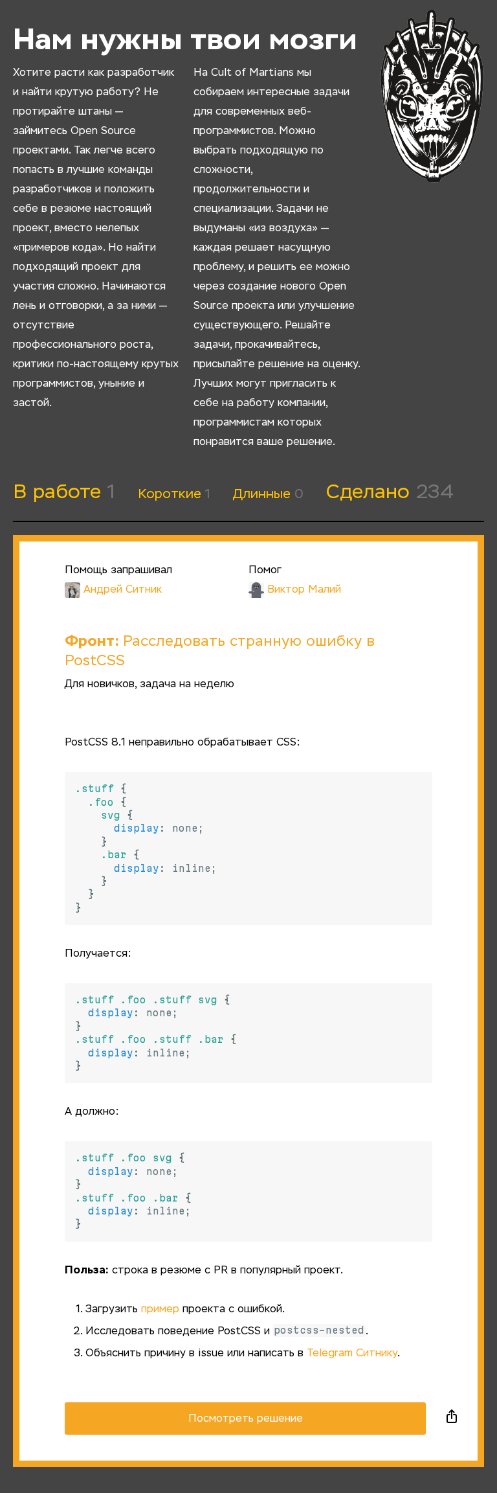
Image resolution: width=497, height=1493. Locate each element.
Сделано (390, 493)
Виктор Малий (304, 590)
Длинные (268, 494)
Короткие (174, 494)
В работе (64, 493)
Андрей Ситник (122, 590)
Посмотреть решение (245, 1419)
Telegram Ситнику (352, 1354)
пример (160, 1310)
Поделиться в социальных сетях (452, 1418)
